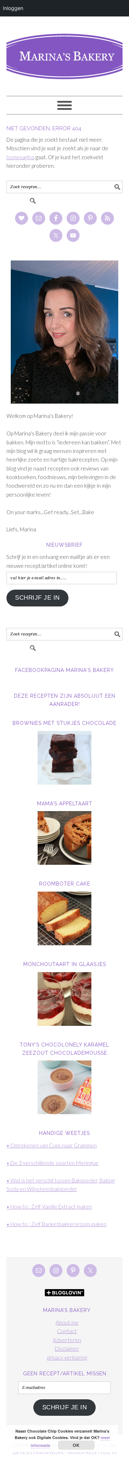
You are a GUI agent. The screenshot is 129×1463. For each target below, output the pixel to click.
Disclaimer (67, 1348)
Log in (108, 1452)
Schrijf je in (37, 597)
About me (67, 1322)
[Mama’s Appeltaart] (64, 838)
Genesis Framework (38, 1452)
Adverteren (67, 1340)
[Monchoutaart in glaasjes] (64, 999)
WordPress (82, 1452)
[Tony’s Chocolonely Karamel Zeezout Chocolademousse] (64, 1087)
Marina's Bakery (64, 53)
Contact (67, 1331)
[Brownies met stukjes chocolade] (64, 758)
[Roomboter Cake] (64, 918)
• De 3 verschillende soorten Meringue (52, 1163)
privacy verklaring (67, 1357)
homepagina (20, 157)
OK (76, 1445)
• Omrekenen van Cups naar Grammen (51, 1145)
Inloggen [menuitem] (13, 8)
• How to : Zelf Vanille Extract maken (49, 1206)
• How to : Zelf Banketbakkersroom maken (56, 1224)
